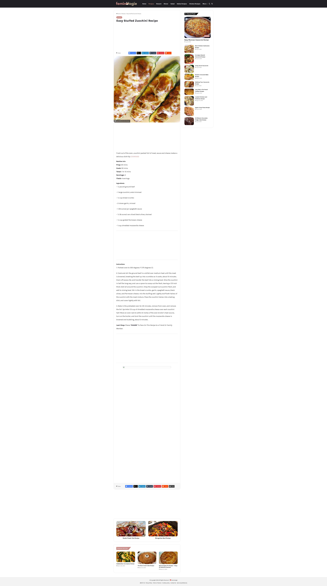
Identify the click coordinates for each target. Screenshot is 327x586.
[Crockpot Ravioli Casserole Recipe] (189, 59)
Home (144, 4)
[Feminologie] (126, 4)
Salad (172, 4)
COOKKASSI (135, 157)
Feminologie (174, 580)
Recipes (151, 4)
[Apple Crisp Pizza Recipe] (189, 111)
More (204, 4)
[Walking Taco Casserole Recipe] (189, 84)
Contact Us (173, 583)
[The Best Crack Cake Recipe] (147, 558)
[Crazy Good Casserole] (189, 69)
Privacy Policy (149, 583)
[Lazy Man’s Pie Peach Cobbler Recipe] (189, 92)
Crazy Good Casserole (201, 65)
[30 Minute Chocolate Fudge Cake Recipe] (189, 121)
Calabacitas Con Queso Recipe (125, 564)
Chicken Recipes (194, 4)
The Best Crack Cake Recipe (146, 565)
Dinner (166, 4)
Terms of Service (157, 583)
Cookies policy (166, 583)
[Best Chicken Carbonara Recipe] (189, 49)
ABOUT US (142, 583)
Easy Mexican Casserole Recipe (196, 40)
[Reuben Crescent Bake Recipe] (189, 77)
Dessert (158, 4)
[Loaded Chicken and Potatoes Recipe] (189, 100)
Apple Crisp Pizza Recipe (202, 107)
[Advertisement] (147, 36)
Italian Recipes (182, 4)
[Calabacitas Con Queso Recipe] (125, 557)
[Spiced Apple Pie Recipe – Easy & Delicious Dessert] (168, 558)
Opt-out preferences (182, 583)
